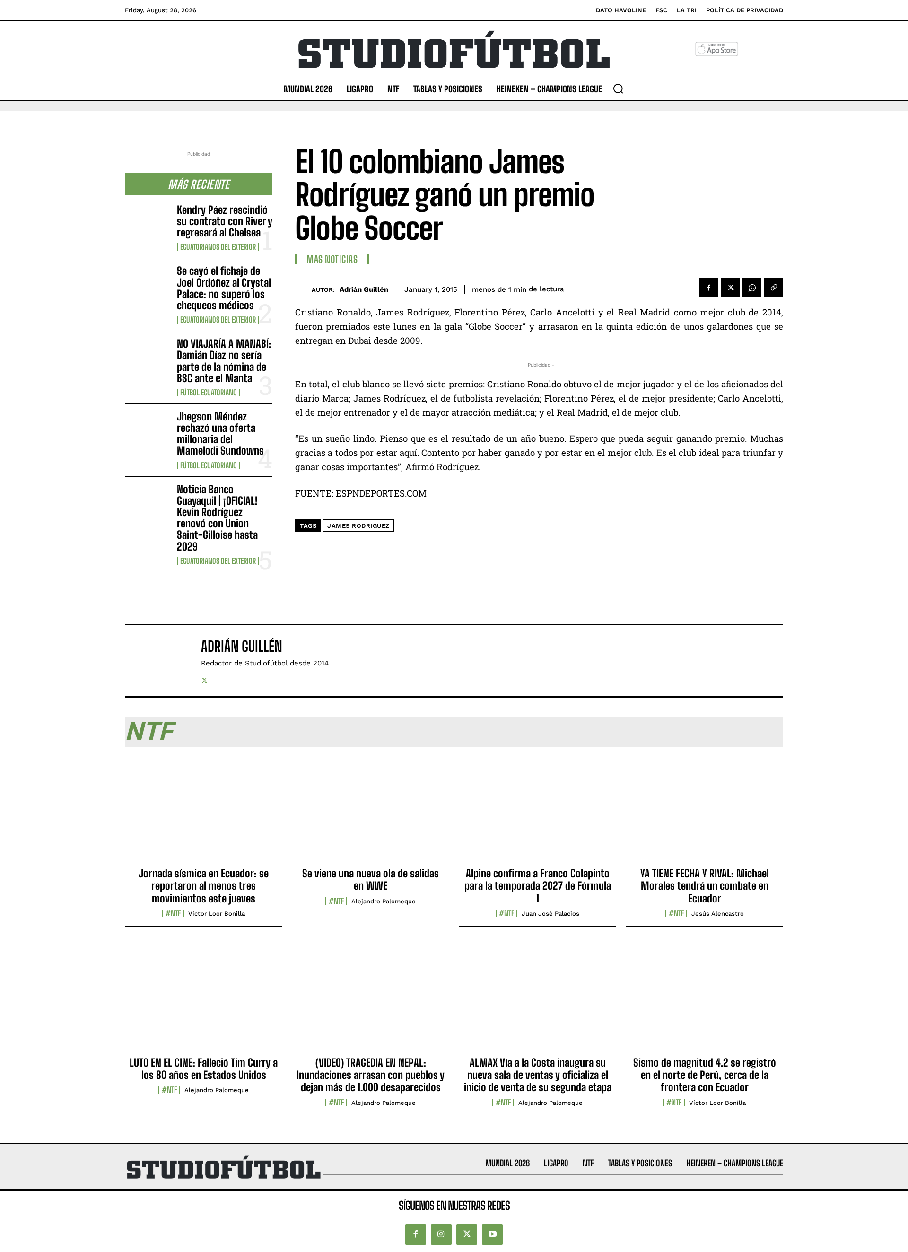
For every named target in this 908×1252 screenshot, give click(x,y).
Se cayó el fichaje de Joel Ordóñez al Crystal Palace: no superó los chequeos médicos (224, 288)
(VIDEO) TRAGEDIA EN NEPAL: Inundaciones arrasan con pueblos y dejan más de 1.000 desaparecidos (371, 1075)
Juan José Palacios (550, 913)
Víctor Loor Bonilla (216, 913)
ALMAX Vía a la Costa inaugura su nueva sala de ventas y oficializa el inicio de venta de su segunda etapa (537, 1075)
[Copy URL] (773, 287)
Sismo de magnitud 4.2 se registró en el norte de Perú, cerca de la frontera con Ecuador (704, 1075)
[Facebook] (708, 287)
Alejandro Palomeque (383, 901)
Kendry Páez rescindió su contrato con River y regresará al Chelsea (224, 221)
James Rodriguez (358, 525)
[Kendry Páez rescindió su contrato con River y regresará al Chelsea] (147, 224)
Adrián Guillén (364, 289)
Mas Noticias (332, 259)
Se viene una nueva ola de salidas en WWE (370, 879)
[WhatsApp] (751, 287)
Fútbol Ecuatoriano (208, 392)
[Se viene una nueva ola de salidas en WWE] (370, 810)
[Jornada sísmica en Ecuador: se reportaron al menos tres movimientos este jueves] (203, 810)
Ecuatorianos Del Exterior (218, 247)
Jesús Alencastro (717, 913)
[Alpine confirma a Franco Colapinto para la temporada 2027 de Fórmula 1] (537, 810)
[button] (618, 88)
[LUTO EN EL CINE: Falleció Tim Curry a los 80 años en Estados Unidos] (203, 999)
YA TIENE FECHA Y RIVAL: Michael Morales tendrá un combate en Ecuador (704, 886)
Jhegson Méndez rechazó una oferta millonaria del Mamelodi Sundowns (220, 433)
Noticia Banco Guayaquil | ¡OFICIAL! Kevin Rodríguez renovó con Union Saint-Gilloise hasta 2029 (217, 518)
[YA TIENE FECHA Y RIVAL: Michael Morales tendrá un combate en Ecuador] (704, 810)
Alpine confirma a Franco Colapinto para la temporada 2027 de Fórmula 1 (537, 886)
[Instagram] (441, 1234)
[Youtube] (492, 1234)
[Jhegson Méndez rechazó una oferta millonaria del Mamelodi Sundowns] (147, 431)
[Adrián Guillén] (303, 289)
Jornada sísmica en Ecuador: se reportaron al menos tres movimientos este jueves (204, 886)
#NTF (173, 913)
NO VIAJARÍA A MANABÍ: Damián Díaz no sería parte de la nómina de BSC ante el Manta (224, 361)
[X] (730, 287)
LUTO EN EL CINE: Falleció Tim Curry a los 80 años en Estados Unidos (204, 1068)
